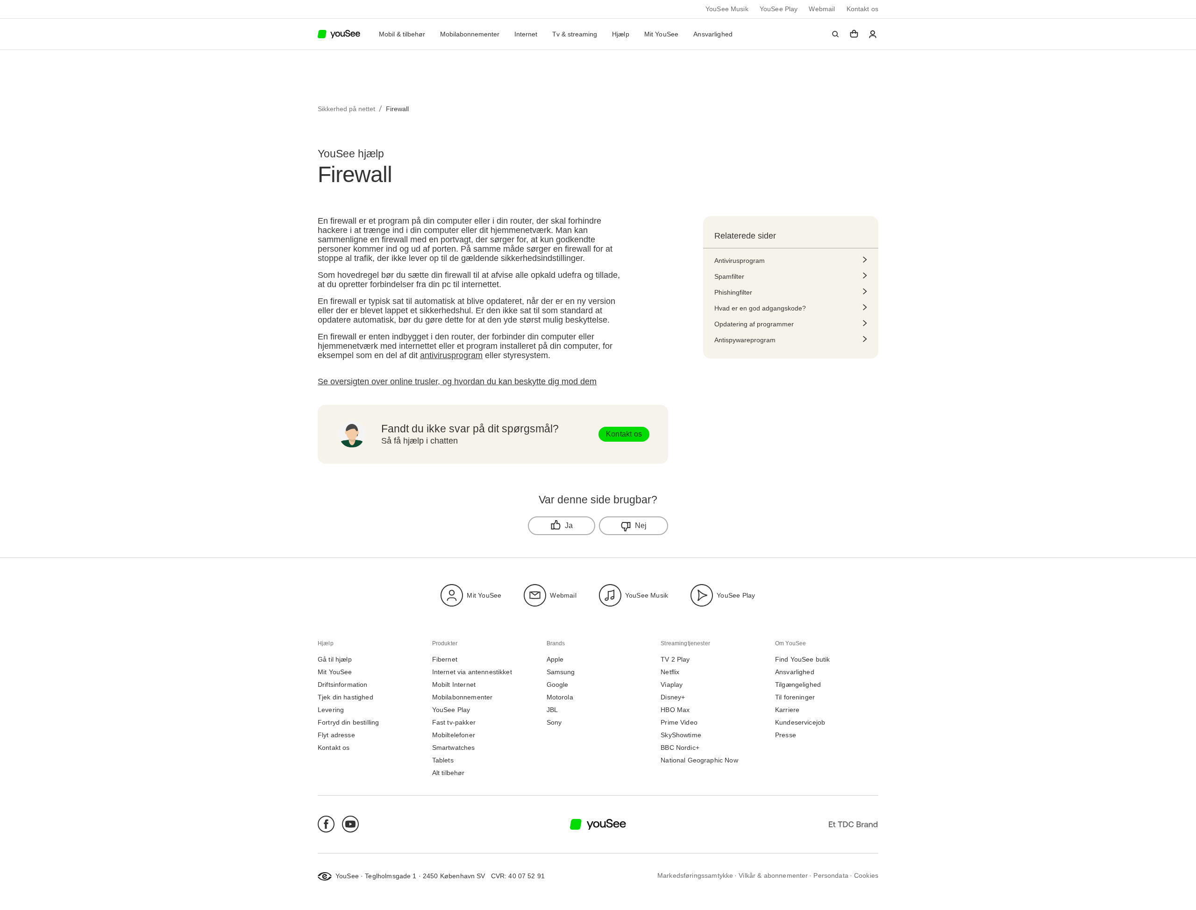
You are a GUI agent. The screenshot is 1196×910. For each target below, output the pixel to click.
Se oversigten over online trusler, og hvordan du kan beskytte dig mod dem (457, 381)
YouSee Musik (726, 9)
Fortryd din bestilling (348, 722)
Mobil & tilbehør (402, 34)
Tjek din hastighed (345, 697)
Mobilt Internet (454, 684)
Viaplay (672, 684)
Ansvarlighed (713, 34)
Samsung (561, 672)
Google (558, 684)
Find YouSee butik (802, 659)
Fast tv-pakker (454, 722)
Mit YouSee (661, 34)
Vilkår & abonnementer (773, 875)
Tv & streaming (574, 34)
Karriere (787, 709)
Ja (569, 525)
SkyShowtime (681, 735)
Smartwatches (453, 747)
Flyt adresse (336, 735)
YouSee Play (779, 9)
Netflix (670, 672)
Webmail (822, 9)
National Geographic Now (699, 760)
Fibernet (444, 659)
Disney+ (673, 697)
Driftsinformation (343, 684)
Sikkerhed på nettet (346, 109)
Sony (554, 722)
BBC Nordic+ (680, 747)
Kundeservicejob (800, 722)
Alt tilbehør (448, 772)
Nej (641, 525)
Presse (785, 735)
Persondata (830, 875)
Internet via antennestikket (472, 672)
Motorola (560, 697)
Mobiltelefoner (453, 735)
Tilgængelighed (798, 684)
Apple (555, 659)
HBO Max (675, 709)
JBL (552, 709)
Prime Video (679, 722)
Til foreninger (795, 697)
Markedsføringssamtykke (695, 875)
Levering (331, 709)
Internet (525, 34)
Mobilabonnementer (469, 34)
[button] (835, 34)
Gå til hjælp (335, 659)
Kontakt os (863, 9)
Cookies (866, 875)
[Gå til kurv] (854, 34)
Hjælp (620, 34)
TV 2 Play (675, 659)
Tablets (443, 760)
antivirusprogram (451, 355)
